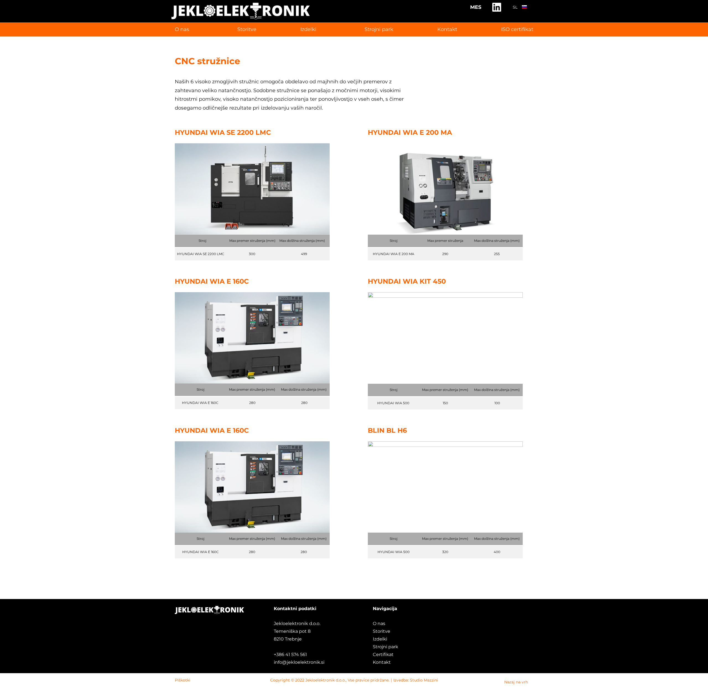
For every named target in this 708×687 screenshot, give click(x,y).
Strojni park (379, 29)
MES (475, 7)
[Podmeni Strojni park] (363, 29)
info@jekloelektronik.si (299, 662)
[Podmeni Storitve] (235, 29)
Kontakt (382, 662)
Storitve (246, 29)
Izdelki (380, 639)
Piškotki (182, 680)
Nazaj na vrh (516, 682)
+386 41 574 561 (291, 654)
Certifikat (383, 654)
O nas (379, 623)
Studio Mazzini (424, 680)
